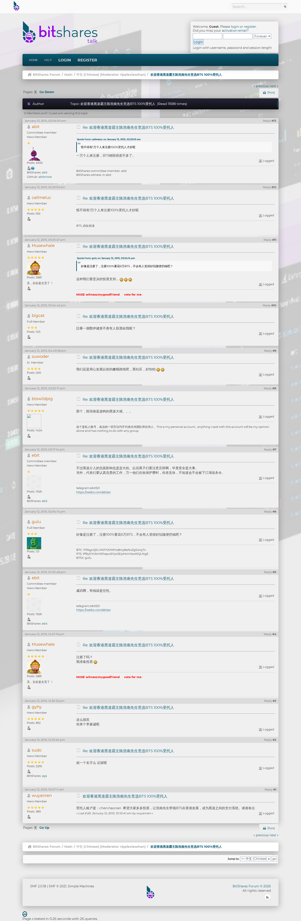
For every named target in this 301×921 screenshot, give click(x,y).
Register (87, 60)
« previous (261, 86)
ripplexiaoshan (132, 75)
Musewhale (43, 245)
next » (274, 86)
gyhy (37, 706)
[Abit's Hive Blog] (33, 168)
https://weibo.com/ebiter (93, 492)
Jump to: (233, 858)
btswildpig (42, 398)
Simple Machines (81, 886)
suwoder (40, 356)
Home (33, 60)
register (250, 27)
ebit (35, 455)
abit (35, 126)
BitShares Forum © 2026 (252, 886)
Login (64, 60)
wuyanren (42, 795)
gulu (36, 521)
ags (44, 776)
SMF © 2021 (57, 886)
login (235, 27)
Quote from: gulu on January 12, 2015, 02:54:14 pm (106, 258)
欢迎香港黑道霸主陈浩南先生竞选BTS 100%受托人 (125, 796)
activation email (234, 31)
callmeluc (41, 197)
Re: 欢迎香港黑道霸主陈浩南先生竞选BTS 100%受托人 (128, 127)
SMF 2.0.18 (38, 886)
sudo (36, 750)
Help (48, 60)
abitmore (45, 176)
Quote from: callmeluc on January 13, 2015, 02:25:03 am (109, 139)
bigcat (38, 315)
